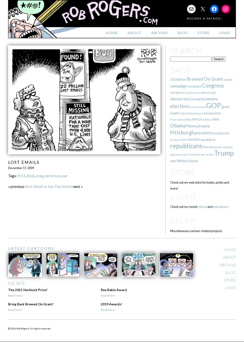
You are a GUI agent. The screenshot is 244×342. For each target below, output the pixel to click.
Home (112, 32)
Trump (224, 153)
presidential (220, 133)
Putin (183, 140)
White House (187, 161)
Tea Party (194, 154)
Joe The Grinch (60, 186)
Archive (159, 32)
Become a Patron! (204, 18)
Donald (195, 99)
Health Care (178, 113)
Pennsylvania (198, 125)
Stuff (183, 221)
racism (194, 139)
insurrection (178, 119)
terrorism (52, 175)
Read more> (15, 295)
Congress (213, 85)
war (64, 175)
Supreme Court (179, 154)
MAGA (197, 119)
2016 (174, 79)
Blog (183, 32)
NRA (216, 119)
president (203, 133)
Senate (217, 147)
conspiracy (177, 92)
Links (224, 32)
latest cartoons (31, 248)
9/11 (21, 175)
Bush (31, 175)
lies (189, 119)
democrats (180, 98)
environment (197, 106)
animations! (221, 207)
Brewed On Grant (205, 79)
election (179, 106)
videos (202, 207)
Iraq (39, 175)
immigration (212, 113)
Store (203, 32)
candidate (194, 86)
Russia (208, 147)
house (199, 113)
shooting (228, 147)
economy (210, 98)
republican (208, 139)
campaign (178, 85)
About (134, 32)
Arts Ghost (34, 186)
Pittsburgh (182, 132)
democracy (208, 92)
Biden (182, 79)
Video (183, 196)
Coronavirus (192, 92)
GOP (213, 105)
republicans (186, 146)
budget (228, 79)
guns (225, 106)
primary (175, 139)
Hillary (191, 113)
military (207, 119)
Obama (178, 125)
